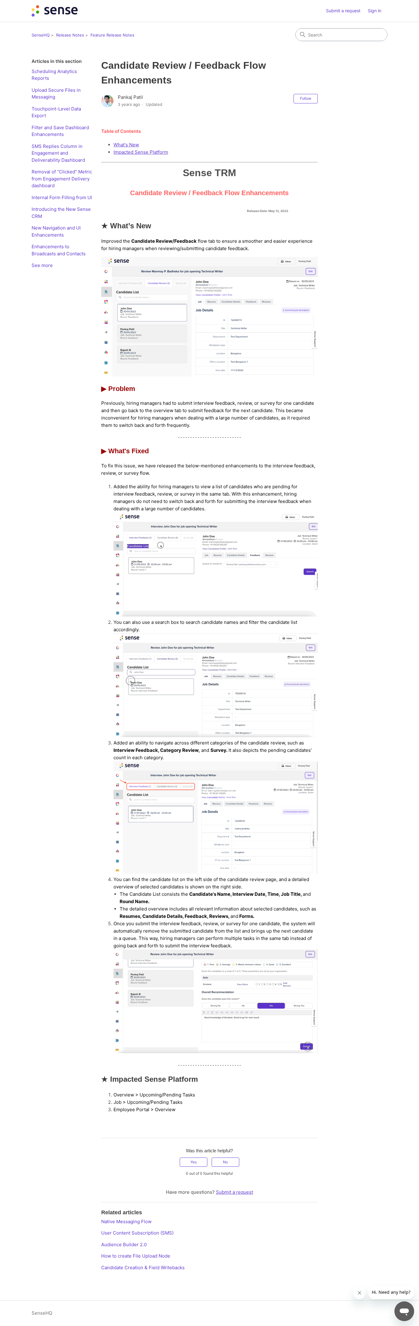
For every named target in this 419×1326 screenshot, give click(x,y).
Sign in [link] (374, 10)
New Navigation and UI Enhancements (56, 231)
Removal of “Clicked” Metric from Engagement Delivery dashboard (62, 178)
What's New (126, 145)
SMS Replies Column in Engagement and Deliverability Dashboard (58, 153)
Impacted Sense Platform (140, 152)
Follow (305, 98)
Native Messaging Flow (126, 1221)
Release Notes (70, 35)
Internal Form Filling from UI (62, 197)
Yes (193, 1162)
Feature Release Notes (112, 35)
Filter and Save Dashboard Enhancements (60, 131)
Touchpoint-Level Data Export (56, 112)
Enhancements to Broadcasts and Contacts (59, 250)
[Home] (55, 11)
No (225, 1162)
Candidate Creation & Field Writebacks (143, 1267)
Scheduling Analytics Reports (54, 74)
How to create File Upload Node (135, 1256)
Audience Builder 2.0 (124, 1244)
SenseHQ (41, 35)
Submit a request (343, 10)
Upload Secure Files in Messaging (56, 93)
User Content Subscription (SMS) (137, 1233)
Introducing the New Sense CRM (61, 212)
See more (42, 265)
